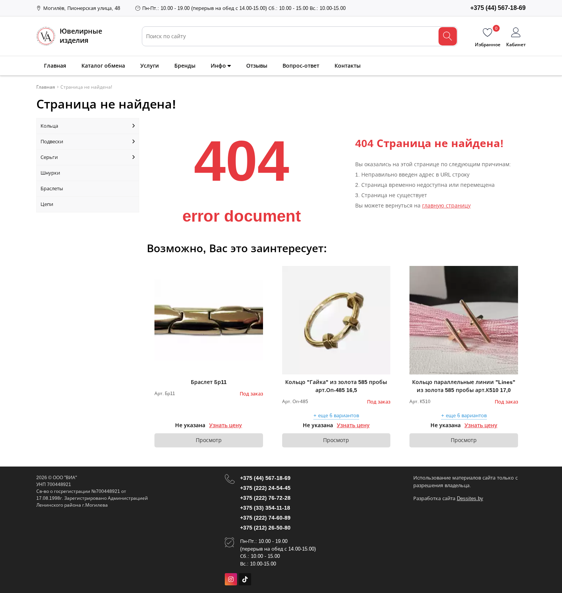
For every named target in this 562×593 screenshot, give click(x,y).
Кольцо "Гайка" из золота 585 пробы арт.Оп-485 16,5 (336, 386)
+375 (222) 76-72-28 (265, 498)
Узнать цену (225, 425)
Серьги (49, 157)
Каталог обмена (103, 66)
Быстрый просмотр (208, 320)
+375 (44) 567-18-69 (265, 478)
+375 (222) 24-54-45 (265, 488)
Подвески (52, 141)
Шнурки (50, 173)
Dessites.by (470, 498)
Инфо (219, 66)
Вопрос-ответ (301, 66)
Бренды (184, 66)
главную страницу (446, 206)
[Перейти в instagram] (231, 579)
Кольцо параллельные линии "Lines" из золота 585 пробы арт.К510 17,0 (463, 386)
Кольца (49, 126)
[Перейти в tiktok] (245, 579)
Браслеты (52, 188)
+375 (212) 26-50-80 (265, 528)
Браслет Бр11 (209, 382)
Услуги (149, 66)
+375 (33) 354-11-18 (265, 508)
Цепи (47, 204)
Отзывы (256, 66)
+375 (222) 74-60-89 (265, 518)
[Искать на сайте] (448, 36)
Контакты (348, 66)
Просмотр (209, 440)
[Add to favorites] (257, 271)
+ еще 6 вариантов (336, 415)
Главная (55, 66)
